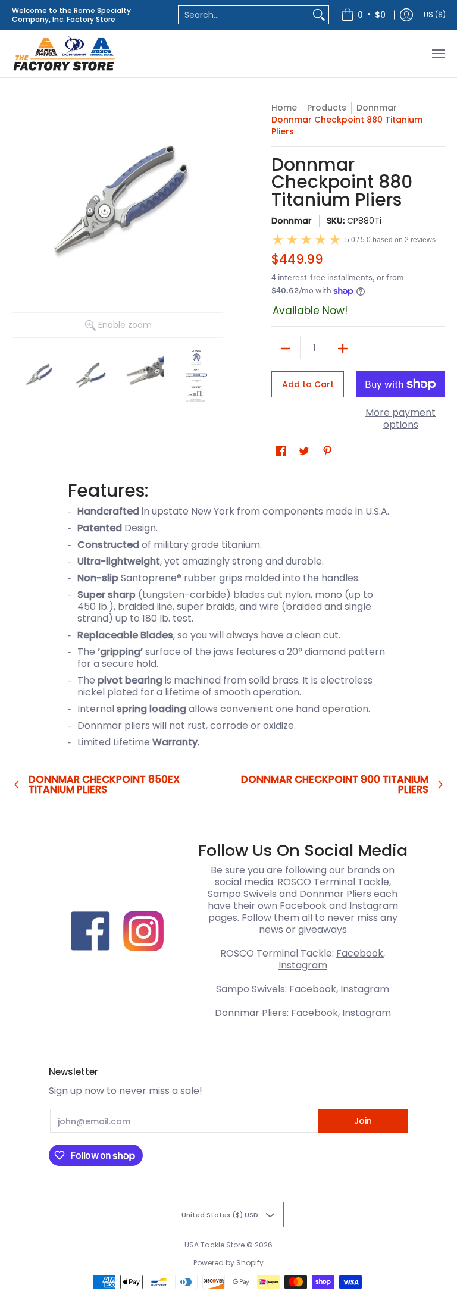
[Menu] (438, 53)
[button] (281, 451)
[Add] (342, 348)
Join (363, 1121)
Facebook (359, 953)
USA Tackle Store (214, 1245)
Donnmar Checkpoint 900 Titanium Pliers (334, 785)
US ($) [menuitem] (435, 15)
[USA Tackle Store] (64, 53)
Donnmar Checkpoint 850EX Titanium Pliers (104, 785)
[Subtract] (285, 348)
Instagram (302, 965)
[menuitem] (363, 15)
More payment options (400, 419)
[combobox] (244, 15)
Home (284, 108)
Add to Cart (308, 384)
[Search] (318, 15)
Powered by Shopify (228, 1263)
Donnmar (376, 108)
